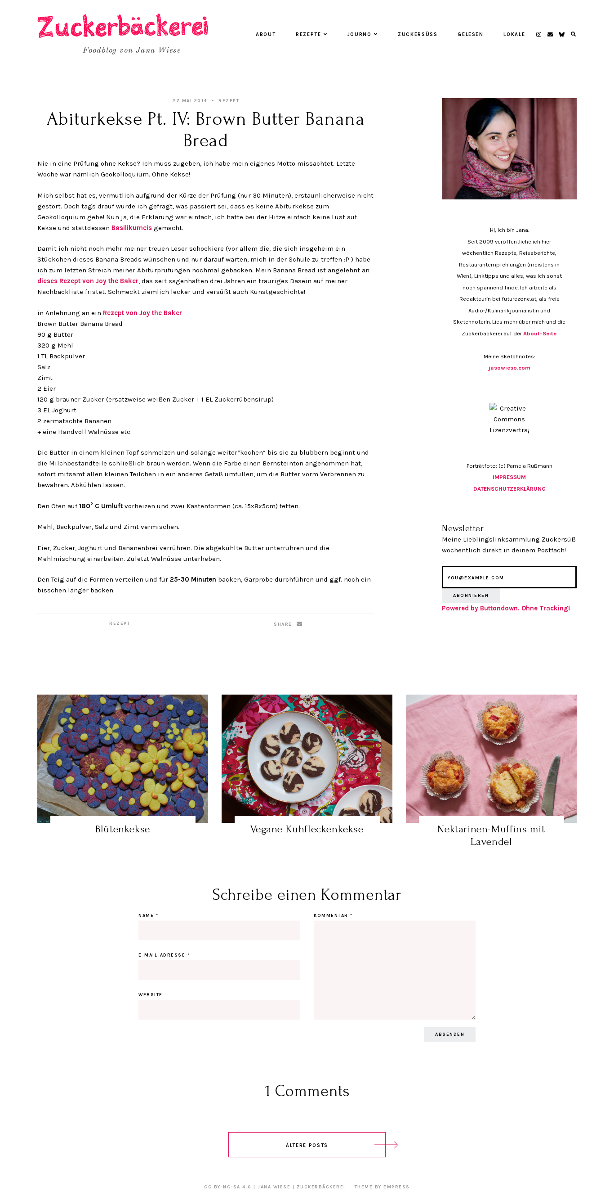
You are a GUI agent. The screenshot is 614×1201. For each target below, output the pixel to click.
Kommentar (333, 915)
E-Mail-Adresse (164, 955)
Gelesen (471, 34)
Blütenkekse (122, 829)
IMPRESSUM (509, 477)
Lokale (514, 34)
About (266, 34)
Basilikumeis (131, 228)
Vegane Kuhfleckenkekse (306, 829)
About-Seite (539, 333)
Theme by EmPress (382, 1187)
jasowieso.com (509, 367)
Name (148, 915)
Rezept (228, 101)
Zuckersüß (418, 34)
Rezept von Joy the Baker (142, 313)
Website (150, 995)
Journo (359, 34)
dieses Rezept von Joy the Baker (87, 281)
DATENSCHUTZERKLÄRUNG (509, 488)
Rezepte (308, 34)
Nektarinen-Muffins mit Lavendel (491, 835)
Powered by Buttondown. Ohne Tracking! (506, 608)
